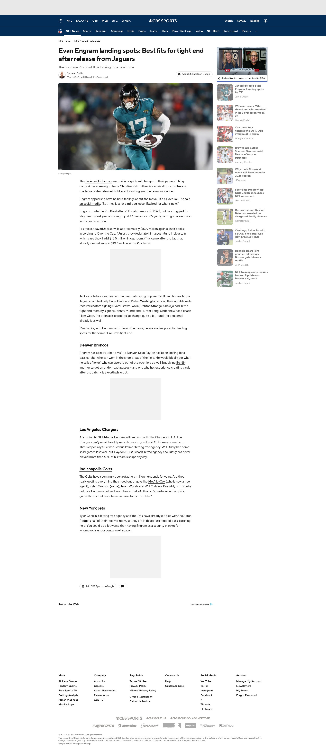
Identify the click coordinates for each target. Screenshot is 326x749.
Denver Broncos (93, 345)
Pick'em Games (67, 681)
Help (168, 681)
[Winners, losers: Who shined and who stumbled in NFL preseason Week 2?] (225, 113)
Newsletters (243, 686)
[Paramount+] (150, 725)
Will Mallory (153, 486)
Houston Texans (175, 186)
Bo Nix (180, 363)
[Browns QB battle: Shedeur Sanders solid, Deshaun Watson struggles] (225, 154)
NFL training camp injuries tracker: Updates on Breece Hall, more (251, 275)
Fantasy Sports (67, 686)
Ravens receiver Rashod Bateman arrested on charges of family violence (251, 213)
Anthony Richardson (153, 491)
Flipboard (207, 709)
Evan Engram (136, 191)
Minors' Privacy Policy (143, 690)
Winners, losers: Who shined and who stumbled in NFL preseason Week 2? (251, 111)
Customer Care (174, 686)
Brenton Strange (150, 306)
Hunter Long (150, 311)
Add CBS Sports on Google (196, 74)
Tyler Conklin (88, 516)
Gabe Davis (116, 301)
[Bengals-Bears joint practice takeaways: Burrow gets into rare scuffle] (225, 257)
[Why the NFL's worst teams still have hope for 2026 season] (225, 176)
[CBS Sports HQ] (156, 718)
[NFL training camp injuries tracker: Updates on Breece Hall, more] (225, 279)
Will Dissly (169, 447)
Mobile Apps (66, 704)
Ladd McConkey (157, 442)
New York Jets (92, 508)
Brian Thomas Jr (173, 296)
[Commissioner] (172, 724)
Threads (205, 704)
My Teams (242, 690)
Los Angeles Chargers (98, 429)
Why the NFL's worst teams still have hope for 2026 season (250, 172)
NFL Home (64, 41)
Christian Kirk (129, 186)
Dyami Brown (121, 306)
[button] (257, 31)
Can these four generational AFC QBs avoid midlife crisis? (249, 131)
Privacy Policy (138, 686)
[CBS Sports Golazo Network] (190, 718)
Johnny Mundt (125, 311)
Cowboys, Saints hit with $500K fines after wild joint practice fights (250, 234)
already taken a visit (109, 353)
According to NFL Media (96, 437)
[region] (242, 61)
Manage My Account (248, 681)
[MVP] (190, 724)
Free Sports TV (67, 690)
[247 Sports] (103, 725)
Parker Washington (143, 301)
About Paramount (105, 690)
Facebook (206, 695)
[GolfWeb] (226, 725)
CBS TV (99, 700)
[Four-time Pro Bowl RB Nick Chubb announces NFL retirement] (225, 196)
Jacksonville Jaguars (98, 181)
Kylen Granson (99, 486)
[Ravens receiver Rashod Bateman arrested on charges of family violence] (225, 217)
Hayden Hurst (123, 452)
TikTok (204, 686)
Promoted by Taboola (200, 604)
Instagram (207, 690)
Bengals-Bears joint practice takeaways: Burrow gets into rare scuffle (248, 255)
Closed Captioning (141, 696)
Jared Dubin (76, 73)
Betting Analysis (68, 695)
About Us (99, 681)
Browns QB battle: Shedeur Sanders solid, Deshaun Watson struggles (249, 152)
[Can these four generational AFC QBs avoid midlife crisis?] (225, 134)
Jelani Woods (129, 486)
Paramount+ (101, 695)
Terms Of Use (138, 681)
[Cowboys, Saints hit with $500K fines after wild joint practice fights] (225, 237)
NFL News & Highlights (87, 41)
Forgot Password (246, 695)
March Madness (68, 700)
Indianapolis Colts (95, 469)
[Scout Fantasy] (207, 725)
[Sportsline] (128, 725)
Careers (99, 686)
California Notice (140, 701)
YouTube (206, 681)
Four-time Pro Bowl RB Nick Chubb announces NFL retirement (249, 193)
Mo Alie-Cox (156, 482)
